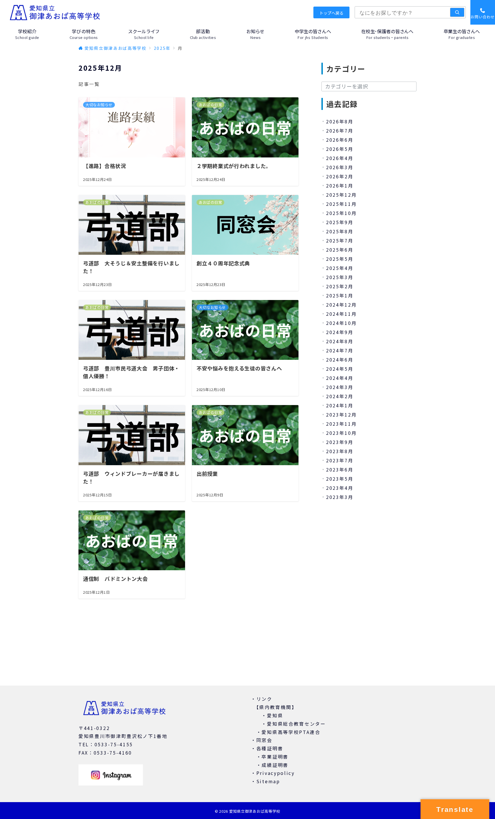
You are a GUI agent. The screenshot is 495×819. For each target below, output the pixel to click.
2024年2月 (339, 396)
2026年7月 (339, 130)
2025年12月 (341, 194)
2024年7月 (339, 350)
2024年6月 (339, 359)
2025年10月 (341, 213)
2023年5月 (339, 478)
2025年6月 (339, 249)
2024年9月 (339, 332)
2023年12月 (341, 414)
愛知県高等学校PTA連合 (291, 732)
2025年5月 (339, 258)
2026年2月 (339, 176)
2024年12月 (341, 304)
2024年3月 (339, 387)
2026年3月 (339, 167)
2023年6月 (339, 469)
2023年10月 (341, 432)
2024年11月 (341, 313)
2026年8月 (339, 121)
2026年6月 (339, 139)
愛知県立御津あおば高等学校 (254, 811)
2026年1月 (339, 185)
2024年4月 (339, 377)
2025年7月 (339, 240)
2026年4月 (339, 158)
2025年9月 (339, 222)
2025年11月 (341, 203)
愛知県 (275, 715)
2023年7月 (339, 460)
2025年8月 (339, 231)
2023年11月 (341, 423)
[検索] (457, 12)
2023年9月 (339, 442)
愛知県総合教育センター (296, 723)
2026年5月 (339, 148)
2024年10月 (341, 322)
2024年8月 (339, 341)
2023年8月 (339, 451)
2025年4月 (339, 268)
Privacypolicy (275, 772)
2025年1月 (339, 295)
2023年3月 (339, 497)
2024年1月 (339, 405)
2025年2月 (339, 286)
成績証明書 (275, 764)
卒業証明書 (275, 756)
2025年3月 (339, 277)
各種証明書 (269, 748)
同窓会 (264, 740)
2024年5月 (339, 368)
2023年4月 (339, 487)
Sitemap (268, 781)
